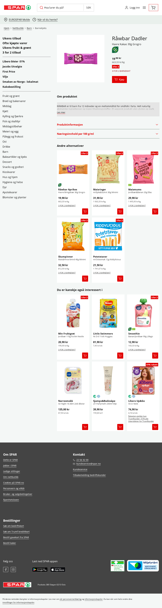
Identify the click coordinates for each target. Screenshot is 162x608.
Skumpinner (65, 256)
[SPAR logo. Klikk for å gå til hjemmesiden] (18, 7)
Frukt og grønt (11, 96)
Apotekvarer (10, 192)
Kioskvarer (9, 172)
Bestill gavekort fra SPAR (16, 537)
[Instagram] (13, 569)
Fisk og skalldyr (11, 121)
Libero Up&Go (136, 400)
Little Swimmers (103, 333)
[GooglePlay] (40, 569)
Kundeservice (80, 469)
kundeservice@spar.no (88, 463)
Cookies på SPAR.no (13, 482)
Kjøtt (5, 111)
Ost (5, 141)
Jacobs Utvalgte (12, 66)
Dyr (5, 187)
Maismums (134, 189)
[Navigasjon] (144, 8)
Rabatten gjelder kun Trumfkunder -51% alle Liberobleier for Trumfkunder (141, 419)
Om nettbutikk (10, 476)
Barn (5, 151)
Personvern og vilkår (14, 488)
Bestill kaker (9, 542)
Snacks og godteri (13, 167)
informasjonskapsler (94, 599)
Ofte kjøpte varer (15, 43)
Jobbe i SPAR (9, 465)
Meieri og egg (11, 131)
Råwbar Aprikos (67, 189)
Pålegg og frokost (13, 136)
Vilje (5, 76)
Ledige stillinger (11, 471)
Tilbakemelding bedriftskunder (89, 475)
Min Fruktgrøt (66, 333)
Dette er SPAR (10, 459)
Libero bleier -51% (14, 61)
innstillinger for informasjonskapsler (18, 602)
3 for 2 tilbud (12, 52)
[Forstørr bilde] (80, 58)
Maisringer (99, 189)
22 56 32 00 (82, 459)
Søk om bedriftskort (13, 525)
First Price (9, 71)
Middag (7, 106)
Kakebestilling (12, 87)
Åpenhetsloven (11, 499)
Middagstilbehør (12, 126)
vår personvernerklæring (70, 599)
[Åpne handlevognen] (153, 7)
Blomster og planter (14, 197)
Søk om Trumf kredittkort (16, 531)
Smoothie (134, 333)
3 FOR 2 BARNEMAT (67, 205)
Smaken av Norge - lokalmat (20, 81)
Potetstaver (100, 256)
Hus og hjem (10, 177)
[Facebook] (5, 569)
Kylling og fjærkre (13, 116)
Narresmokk (65, 400)
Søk (88, 7)
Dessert (7, 162)
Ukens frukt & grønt (17, 48)
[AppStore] (57, 569)
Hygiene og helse (13, 182)
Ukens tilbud (12, 38)
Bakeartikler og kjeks (15, 157)
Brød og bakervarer (14, 101)
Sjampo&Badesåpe (104, 400)
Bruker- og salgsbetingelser (17, 494)
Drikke (6, 146)
